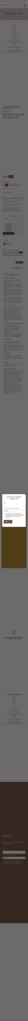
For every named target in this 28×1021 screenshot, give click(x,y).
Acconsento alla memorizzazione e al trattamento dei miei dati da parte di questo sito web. (15, 515)
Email (5, 502)
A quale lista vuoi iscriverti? (11, 508)
